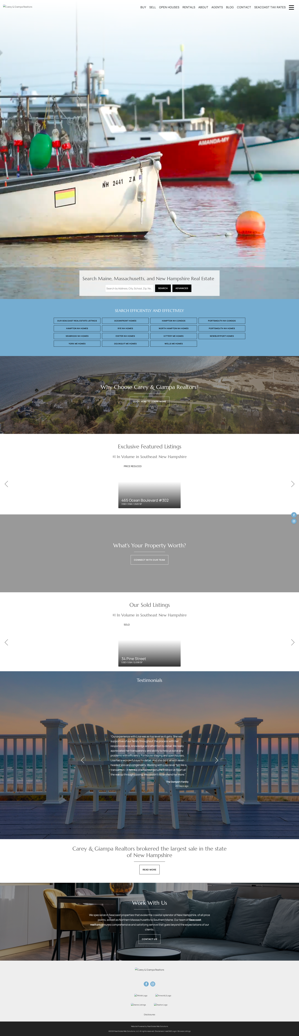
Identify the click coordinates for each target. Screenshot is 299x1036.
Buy (143, 7)
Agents (217, 7)
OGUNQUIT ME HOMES (125, 343)
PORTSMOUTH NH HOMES (222, 328)
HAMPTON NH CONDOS (173, 320)
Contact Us (149, 939)
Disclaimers (159, 1031)
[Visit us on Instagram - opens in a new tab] (294, 521)
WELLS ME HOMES (174, 343)
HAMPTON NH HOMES (77, 328)
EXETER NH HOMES (125, 336)
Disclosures (149, 1014)
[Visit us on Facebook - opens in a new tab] (294, 515)
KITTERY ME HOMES (174, 336)
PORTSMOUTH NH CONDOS (222, 320)
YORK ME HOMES (77, 343)
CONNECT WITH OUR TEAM (149, 559)
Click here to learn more (149, 401)
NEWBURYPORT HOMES (222, 336)
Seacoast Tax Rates (270, 7)
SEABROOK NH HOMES (77, 336)
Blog (230, 7)
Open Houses (169, 7)
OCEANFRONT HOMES (125, 320)
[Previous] (6, 484)
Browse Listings (184, 1031)
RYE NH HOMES (125, 328)
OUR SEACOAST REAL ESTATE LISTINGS (77, 320)
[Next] (293, 484)
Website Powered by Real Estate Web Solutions (149, 1026)
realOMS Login (171, 1031)
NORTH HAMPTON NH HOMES (174, 328)
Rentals (189, 7)
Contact (244, 7)
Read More (149, 869)
